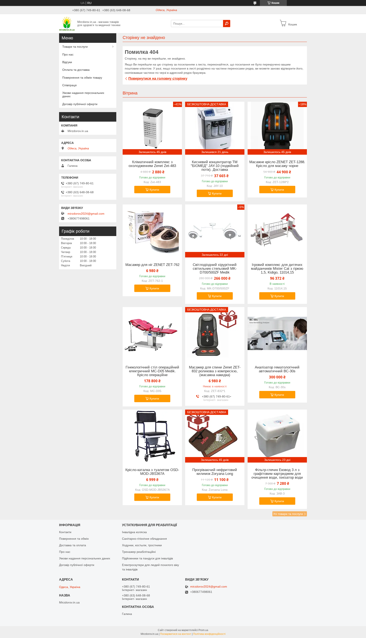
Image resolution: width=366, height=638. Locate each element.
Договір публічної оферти (79, 104)
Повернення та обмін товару (82, 77)
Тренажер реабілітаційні (139, 551)
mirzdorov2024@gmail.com (86, 213)
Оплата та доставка (76, 69)
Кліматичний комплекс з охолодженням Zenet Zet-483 (152, 164)
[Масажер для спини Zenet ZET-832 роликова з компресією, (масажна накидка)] (214, 333)
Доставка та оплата (72, 545)
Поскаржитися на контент (175, 633)
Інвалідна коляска (134, 532)
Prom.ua (203, 630)
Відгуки (67, 62)
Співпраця (69, 85)
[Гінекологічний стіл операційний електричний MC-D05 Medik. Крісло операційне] (152, 333)
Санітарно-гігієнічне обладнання (144, 538)
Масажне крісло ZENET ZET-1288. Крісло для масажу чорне (277, 164)
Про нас (67, 54)
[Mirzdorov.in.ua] (67, 23)
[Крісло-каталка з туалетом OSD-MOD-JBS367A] (152, 436)
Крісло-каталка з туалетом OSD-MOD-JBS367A (152, 472)
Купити (154, 189)
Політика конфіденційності (209, 633)
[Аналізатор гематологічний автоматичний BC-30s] (277, 333)
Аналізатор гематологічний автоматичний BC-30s (277, 369)
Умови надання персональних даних (83, 94)
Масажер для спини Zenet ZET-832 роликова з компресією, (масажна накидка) (215, 371)
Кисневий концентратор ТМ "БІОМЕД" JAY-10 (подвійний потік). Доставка (215, 166)
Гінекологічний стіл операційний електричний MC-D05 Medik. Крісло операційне (152, 371)
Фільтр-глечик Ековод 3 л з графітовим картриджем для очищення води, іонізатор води (277, 474)
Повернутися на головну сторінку (157, 78)
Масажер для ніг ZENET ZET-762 (152, 265)
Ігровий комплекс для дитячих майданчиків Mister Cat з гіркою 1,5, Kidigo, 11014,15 (277, 268)
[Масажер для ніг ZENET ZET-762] (152, 230)
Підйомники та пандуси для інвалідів (147, 558)
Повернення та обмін (74, 538)
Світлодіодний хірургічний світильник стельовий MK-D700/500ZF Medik (215, 268)
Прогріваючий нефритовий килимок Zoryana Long (214, 472)
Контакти (65, 532)
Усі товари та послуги (288, 514)
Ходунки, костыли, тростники (142, 545)
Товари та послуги (75, 46)
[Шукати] (226, 23)
